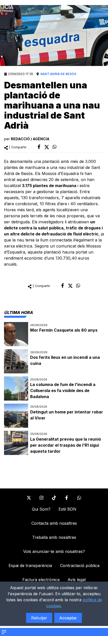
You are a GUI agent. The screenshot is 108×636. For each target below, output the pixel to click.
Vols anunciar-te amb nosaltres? (54, 551)
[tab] (18, 312)
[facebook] (39, 147)
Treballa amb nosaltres (54, 537)
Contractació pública (79, 565)
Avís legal (77, 579)
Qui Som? (41, 509)
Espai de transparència (30, 565)
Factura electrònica (41, 579)
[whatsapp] (54, 147)
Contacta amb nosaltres (54, 523)
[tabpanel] (54, 388)
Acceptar (68, 617)
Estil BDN (67, 509)
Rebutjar (39, 617)
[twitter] (46, 147)
